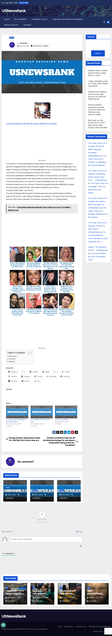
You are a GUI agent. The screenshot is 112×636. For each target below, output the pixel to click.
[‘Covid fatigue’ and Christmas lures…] (42, 412)
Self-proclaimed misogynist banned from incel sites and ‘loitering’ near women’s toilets (96, 110)
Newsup (33, 629)
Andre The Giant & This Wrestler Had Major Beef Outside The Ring (50, 312)
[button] (104, 22)
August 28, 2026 (14, 597)
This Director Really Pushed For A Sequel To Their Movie (34, 311)
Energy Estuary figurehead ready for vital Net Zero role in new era (24, 439)
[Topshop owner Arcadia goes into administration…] (17, 412)
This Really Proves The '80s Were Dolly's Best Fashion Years (66, 265)
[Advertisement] (42, 98)
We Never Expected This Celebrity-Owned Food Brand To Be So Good (66, 312)
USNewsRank (14, 10)
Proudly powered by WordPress (13, 629)
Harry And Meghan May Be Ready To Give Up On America (33, 265)
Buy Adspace (20, 19)
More (11, 37)
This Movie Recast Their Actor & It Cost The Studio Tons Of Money (50, 265)
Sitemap (27, 25)
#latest (45, 46)
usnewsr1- (24, 43)
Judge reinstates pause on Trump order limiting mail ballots (98, 83)
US (34, 588)
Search (91, 37)
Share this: (13, 356)
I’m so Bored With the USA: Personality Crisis (97, 256)
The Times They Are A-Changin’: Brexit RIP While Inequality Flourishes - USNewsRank (98, 149)
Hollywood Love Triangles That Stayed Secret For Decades (66, 289)
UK (7, 588)
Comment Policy (40, 19)
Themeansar (42, 629)
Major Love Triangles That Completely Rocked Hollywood (17, 289)
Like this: (12, 359)
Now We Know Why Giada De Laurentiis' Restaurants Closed (33, 288)
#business (38, 46)
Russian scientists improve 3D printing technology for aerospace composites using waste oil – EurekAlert (59, 441)
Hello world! (13, 490)
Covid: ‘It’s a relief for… (62, 419)
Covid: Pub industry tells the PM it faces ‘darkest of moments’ (31, 123)
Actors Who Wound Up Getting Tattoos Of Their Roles (17, 265)
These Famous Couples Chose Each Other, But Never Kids (17, 312)
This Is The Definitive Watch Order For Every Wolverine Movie (50, 289)
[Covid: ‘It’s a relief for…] (66, 412)
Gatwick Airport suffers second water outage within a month (98, 72)
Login (80, 531)
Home (6, 19)
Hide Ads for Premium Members (68, 19)
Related (12, 361)
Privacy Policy (11, 25)
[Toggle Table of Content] (28, 353)
